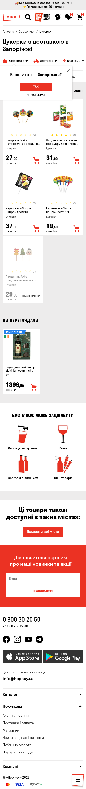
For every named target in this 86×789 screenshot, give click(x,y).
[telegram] (39, 639)
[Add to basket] (34, 387)
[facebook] (6, 639)
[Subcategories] (78, 781)
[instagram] (17, 639)
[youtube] (28, 639)
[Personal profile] (57, 17)
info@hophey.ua (18, 678)
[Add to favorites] (36, 160)
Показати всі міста (43, 531)
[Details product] (23, 116)
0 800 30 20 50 (21, 619)
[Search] (27, 17)
